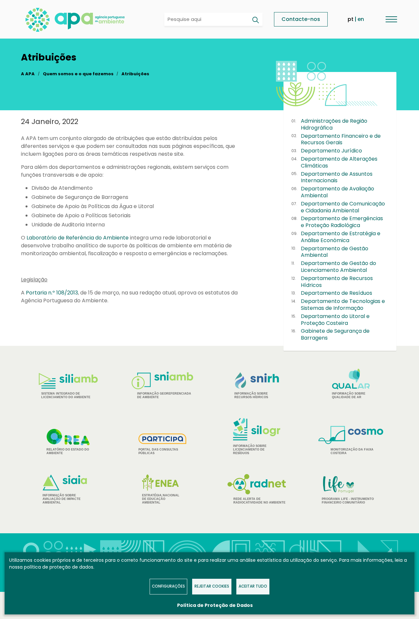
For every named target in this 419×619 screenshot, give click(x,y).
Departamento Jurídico (331, 150)
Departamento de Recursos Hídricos (337, 281)
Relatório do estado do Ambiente (67, 451)
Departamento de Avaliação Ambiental (337, 192)
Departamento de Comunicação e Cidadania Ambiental (343, 207)
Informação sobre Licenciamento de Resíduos (249, 449)
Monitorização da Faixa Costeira (352, 451)
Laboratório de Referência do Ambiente (78, 237)
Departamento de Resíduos (336, 293)
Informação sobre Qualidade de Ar (348, 395)
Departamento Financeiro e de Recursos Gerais (341, 139)
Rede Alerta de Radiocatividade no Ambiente (259, 500)
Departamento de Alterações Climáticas (339, 162)
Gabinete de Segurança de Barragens (335, 334)
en (360, 19)
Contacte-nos (301, 19)
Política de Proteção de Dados (215, 605)
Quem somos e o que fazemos (78, 74)
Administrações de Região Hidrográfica (334, 124)
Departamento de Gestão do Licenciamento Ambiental (338, 266)
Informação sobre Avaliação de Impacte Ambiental (62, 499)
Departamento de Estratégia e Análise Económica (340, 237)
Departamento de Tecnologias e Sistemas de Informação (343, 304)
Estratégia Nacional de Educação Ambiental (160, 499)
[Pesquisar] (255, 20)
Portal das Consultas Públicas (158, 451)
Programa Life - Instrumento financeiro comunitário (348, 489)
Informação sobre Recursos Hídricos (251, 395)
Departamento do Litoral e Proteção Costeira (335, 319)
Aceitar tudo (253, 586)
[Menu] (391, 19)
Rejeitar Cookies (211, 586)
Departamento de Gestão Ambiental (334, 252)
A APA (28, 74)
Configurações (168, 586)
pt (351, 19)
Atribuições (135, 74)
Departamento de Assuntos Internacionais (337, 177)
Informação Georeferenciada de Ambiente (164, 395)
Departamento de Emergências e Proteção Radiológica (342, 222)
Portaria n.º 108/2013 (52, 292)
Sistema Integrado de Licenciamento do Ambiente (65, 395)
